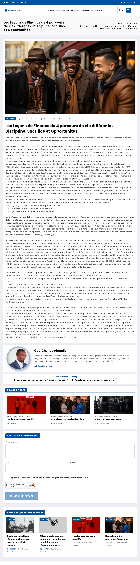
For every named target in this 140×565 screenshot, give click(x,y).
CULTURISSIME (87, 10)
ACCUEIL (50, 10)
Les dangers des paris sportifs (20, 419)
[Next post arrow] (134, 378)
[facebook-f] (121, 2)
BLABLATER (75, 10)
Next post (76, 377)
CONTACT (99, 10)
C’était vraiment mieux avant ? (108, 419)
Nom (7, 463)
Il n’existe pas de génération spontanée (93, 380)
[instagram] (131, 2)
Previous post (62, 377)
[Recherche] (119, 10)
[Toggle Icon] (128, 10)
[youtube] (134, 2)
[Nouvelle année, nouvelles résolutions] (69, 405)
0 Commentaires (67, 119)
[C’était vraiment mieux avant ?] (113, 405)
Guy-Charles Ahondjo (29, 119)
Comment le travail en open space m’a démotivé (116, 539)
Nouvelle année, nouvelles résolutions (67, 419)
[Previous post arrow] (6, 378)
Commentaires (11, 442)
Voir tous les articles (43, 366)
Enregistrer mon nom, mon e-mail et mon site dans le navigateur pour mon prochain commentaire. (49, 478)
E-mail (73, 463)
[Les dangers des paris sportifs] (26, 405)
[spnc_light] (123, 10)
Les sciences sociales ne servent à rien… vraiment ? (41, 380)
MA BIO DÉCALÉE (62, 10)
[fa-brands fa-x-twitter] (125, 2)
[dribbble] (128, 2)
